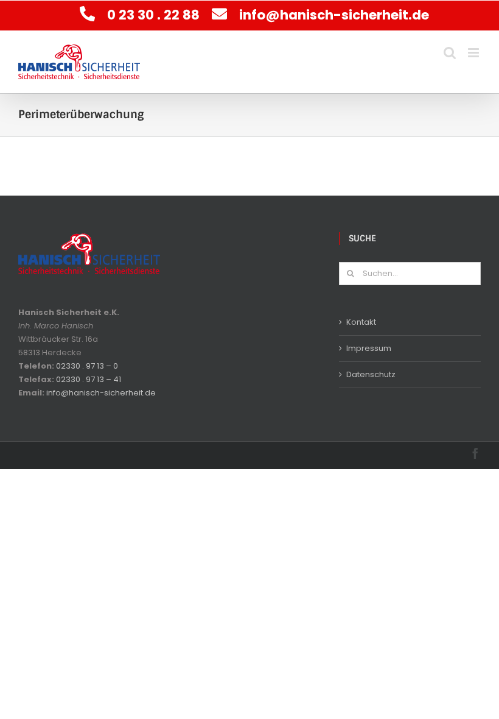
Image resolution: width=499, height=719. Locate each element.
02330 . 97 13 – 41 (88, 379)
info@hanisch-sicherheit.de (334, 14)
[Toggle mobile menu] (474, 52)
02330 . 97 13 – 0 (87, 366)
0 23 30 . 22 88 (155, 14)
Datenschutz (371, 374)
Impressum (368, 348)
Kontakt (361, 322)
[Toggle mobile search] (450, 52)
